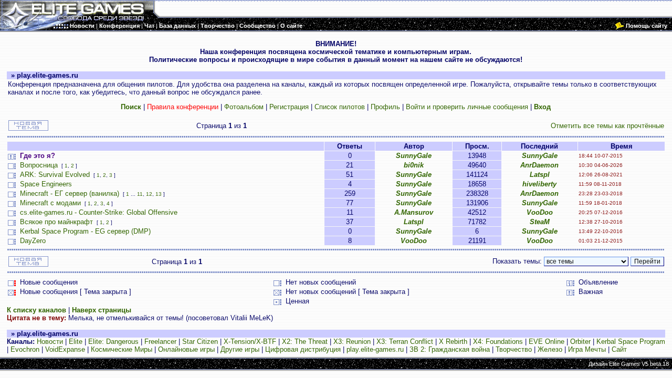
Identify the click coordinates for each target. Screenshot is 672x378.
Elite (75, 341)
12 (149, 194)
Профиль (385, 107)
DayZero (33, 241)
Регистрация (289, 107)
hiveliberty (539, 184)
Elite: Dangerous (113, 341)
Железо (550, 349)
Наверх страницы (101, 310)
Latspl (540, 174)
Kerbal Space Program (630, 341)
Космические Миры (121, 349)
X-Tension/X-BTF (250, 341)
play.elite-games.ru (375, 349)
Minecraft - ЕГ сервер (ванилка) (69, 193)
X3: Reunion (352, 341)
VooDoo (540, 212)
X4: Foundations (498, 341)
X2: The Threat (305, 341)
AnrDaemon (539, 165)
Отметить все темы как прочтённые (607, 126)
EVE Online (546, 341)
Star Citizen (200, 341)
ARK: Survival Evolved (55, 174)
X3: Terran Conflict (404, 341)
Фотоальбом (244, 107)
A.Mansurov (413, 212)
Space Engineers (46, 184)
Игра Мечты (587, 349)
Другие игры (239, 349)
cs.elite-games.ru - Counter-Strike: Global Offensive (98, 212)
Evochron (24, 349)
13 (158, 194)
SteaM (540, 222)
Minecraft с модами (50, 203)
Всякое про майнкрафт (56, 222)
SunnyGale (414, 156)
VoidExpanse (65, 349)
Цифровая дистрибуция (303, 349)
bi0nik (414, 165)
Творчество (514, 349)
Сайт (619, 349)
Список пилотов (339, 107)
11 (140, 194)
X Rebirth (453, 341)
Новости (50, 341)
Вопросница (39, 165)
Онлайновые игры (186, 349)
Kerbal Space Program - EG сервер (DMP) (85, 231)
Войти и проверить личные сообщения (467, 107)
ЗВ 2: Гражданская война (450, 349)
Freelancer (160, 341)
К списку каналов (36, 310)
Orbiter (580, 341)
